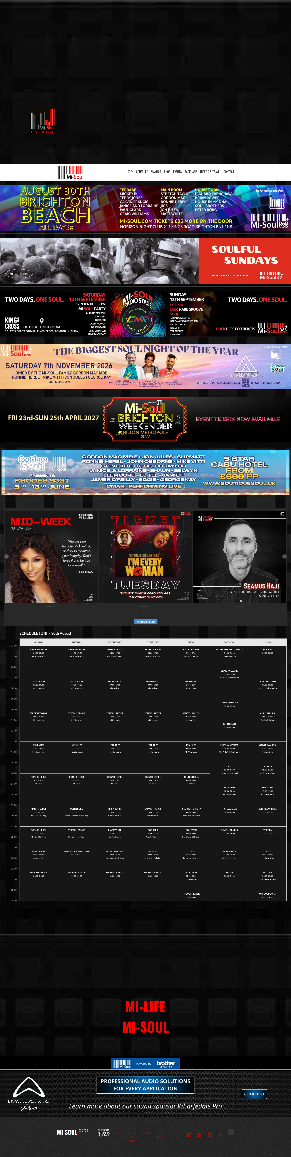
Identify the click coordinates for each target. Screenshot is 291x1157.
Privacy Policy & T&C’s (132, 1137)
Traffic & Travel (210, 171)
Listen (129, 171)
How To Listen (160, 1135)
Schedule (142, 171)
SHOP (167, 171)
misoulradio (50, 514)
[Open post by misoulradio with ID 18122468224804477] (51, 557)
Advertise (119, 1133)
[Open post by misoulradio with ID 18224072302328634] (239, 557)
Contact (229, 171)
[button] (6, 556)
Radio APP (191, 171)
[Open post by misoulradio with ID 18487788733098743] (145, 557)
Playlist (156, 171)
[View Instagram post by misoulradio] (94, 599)
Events (177, 171)
